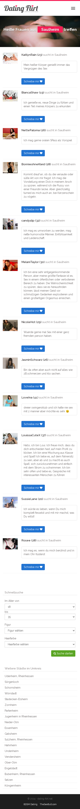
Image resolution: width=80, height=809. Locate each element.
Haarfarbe (10, 638)
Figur (8, 624)
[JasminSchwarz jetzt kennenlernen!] (10, 363)
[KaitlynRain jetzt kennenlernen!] (10, 58)
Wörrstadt (11, 693)
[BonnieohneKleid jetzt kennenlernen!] (10, 167)
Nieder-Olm (12, 722)
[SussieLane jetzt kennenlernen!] (10, 502)
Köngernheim (13, 785)
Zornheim (11, 704)
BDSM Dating (30, 804)
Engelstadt (11, 768)
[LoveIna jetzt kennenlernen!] (10, 400)
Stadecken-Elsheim (16, 699)
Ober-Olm (11, 762)
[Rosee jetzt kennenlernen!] (10, 543)
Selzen (9, 779)
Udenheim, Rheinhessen (19, 676)
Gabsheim (11, 733)
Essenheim (11, 727)
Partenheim (11, 710)
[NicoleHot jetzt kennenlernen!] (10, 325)
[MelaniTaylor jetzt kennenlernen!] (10, 265)
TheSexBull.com (48, 804)
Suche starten (64, 653)
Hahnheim (11, 745)
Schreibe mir (32, 81)
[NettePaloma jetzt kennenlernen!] (10, 133)
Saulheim (61, 54)
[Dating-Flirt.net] (21, 8)
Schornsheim (12, 687)
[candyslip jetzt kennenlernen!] (10, 224)
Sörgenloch (12, 681)
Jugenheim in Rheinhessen (21, 716)
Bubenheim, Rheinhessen (20, 774)
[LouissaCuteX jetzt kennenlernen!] (10, 438)
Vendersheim (13, 756)
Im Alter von (12, 600)
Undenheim (12, 751)
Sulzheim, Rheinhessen (18, 739)
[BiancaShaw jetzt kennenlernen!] (10, 95)
